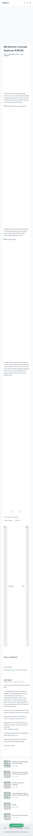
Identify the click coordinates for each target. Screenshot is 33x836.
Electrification (8, 520)
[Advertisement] (16, 24)
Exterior (17, 520)
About (5, 828)
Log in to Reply (21, 681)
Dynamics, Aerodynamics (11, 517)
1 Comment (6, 55)
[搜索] (24, 2)
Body (21, 54)
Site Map (27, 828)
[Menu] (30, 3)
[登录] (27, 2)
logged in (13, 670)
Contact (11, 828)
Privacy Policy (19, 828)
